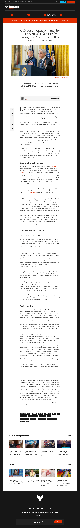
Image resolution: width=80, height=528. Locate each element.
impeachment (42, 416)
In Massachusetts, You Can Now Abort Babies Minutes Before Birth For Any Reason (48, 483)
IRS (49, 416)
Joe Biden (33, 418)
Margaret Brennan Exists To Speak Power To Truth (32, 481)
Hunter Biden (23, 416)
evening (21, 201)
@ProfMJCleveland (29, 99)
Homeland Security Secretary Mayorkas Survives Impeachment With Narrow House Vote (63, 454)
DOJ (53, 413)
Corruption (48, 413)
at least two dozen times (31, 192)
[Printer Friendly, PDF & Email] (12, 129)
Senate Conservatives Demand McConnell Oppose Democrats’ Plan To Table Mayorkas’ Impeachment (32, 454)
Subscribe (71, 1)
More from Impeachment (19, 435)
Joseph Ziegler (42, 418)
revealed (38, 281)
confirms (41, 176)
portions (22, 172)
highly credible (54, 166)
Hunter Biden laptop (33, 416)
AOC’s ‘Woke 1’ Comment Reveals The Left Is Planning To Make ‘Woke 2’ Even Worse (16, 483)
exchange (22, 206)
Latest (11, 464)
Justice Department (51, 418)
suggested (25, 245)
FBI (58, 413)
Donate (63, 1)
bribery (34, 413)
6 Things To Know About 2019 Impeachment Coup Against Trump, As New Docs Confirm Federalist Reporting (15, 454)
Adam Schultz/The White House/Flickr (61, 77)
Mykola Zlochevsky (24, 421)
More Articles (55, 98)
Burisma (40, 413)
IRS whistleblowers (24, 418)
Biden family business (25, 413)
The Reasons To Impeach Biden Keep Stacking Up (47, 452)
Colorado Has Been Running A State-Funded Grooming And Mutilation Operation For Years (63, 483)
